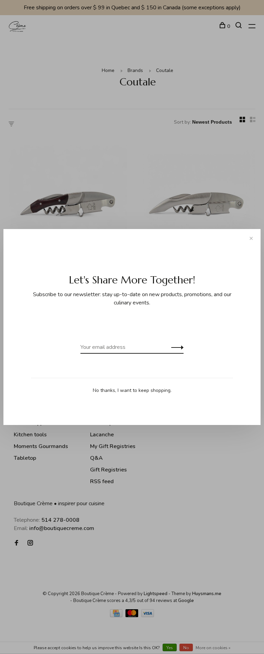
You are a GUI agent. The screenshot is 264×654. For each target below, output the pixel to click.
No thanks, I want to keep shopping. (132, 390)
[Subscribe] (175, 347)
